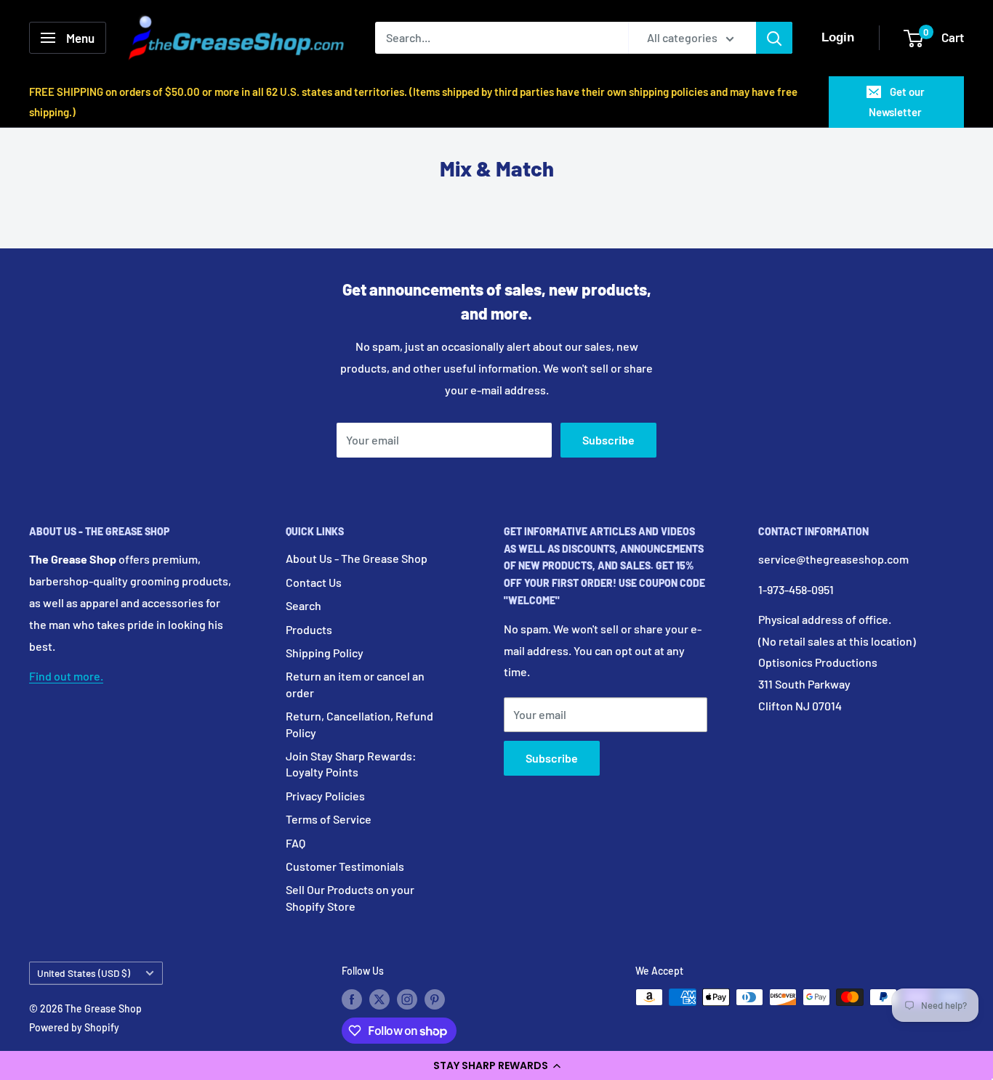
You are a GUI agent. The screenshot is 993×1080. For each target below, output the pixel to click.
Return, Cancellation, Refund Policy (359, 724)
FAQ (295, 843)
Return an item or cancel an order (355, 684)
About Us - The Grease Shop (356, 558)
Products (309, 629)
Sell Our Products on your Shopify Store (350, 897)
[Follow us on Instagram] (407, 998)
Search (303, 605)
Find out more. (66, 676)
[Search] (774, 38)
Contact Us (314, 582)
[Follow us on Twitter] (379, 998)
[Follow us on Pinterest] (435, 998)
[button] (496, 1065)
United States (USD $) (83, 973)
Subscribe (608, 440)
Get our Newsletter (897, 101)
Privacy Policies (325, 796)
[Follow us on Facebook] (352, 998)
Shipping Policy (324, 652)
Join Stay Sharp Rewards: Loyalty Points (351, 764)
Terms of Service (328, 819)
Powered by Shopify (74, 1027)
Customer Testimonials (345, 866)
